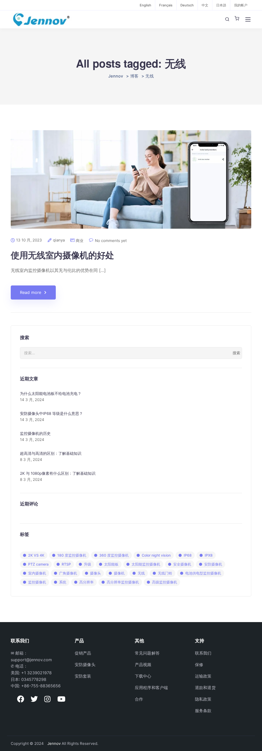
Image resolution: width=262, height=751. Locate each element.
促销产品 (83, 653)
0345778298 (33, 679)
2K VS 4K (36, 555)
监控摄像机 (37, 582)
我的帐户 (240, 5)
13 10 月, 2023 (29, 240)
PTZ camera (38, 564)
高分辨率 (86, 582)
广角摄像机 (68, 573)
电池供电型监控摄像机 (203, 573)
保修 (199, 664)
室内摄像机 (37, 573)
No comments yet (111, 240)
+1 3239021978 (36, 672)
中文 (205, 5)
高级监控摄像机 (164, 582)
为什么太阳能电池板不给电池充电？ (50, 393)
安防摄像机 (213, 564)
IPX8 (209, 555)
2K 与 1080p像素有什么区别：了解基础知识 (57, 473)
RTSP (66, 564)
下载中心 (143, 676)
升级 (87, 564)
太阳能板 (111, 564)
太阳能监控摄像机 (146, 564)
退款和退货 (205, 687)
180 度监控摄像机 (71, 555)
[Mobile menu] (248, 19)
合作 (139, 699)
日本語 (221, 5)
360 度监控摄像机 (114, 555)
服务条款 (203, 710)
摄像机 (119, 573)
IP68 (188, 555)
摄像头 (95, 573)
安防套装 (83, 676)
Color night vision (156, 555)
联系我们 (203, 653)
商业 (79, 240)
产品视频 (143, 664)
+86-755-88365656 (41, 685)
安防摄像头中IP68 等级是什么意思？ (51, 413)
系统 (62, 582)
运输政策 (203, 676)
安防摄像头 (85, 664)
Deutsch (187, 5)
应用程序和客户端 (151, 687)
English (145, 5)
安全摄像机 (182, 564)
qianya (59, 240)
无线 (141, 573)
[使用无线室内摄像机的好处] (131, 183)
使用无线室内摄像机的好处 (62, 255)
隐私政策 (203, 699)
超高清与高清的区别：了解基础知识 (50, 453)
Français (165, 5)
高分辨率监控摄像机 (123, 582)
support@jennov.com (31, 659)
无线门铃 (165, 573)
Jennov (54, 743)
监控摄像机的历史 (35, 433)
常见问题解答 (147, 653)
